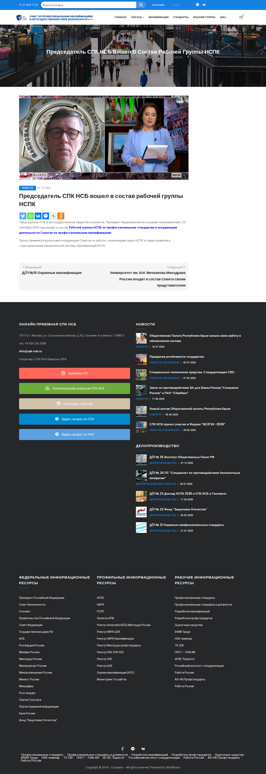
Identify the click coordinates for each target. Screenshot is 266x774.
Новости (27, 187)
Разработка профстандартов (193, 618)
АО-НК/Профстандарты (190, 679)
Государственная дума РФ (36, 631)
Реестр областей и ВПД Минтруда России (124, 625)
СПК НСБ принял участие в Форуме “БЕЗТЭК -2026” (187, 424)
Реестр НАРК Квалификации (115, 638)
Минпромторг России (33, 665)
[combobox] (176, 5)
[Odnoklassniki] (60, 216)
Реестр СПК (104, 659)
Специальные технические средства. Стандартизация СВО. (192, 372)
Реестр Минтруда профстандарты (119, 645)
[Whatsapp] (30, 216)
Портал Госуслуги (30, 699)
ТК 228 (179, 645)
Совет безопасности (32, 604)
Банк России (27, 713)
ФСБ (22, 638)
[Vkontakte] (38, 216)
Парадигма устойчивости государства (177, 357)
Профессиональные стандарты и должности (203, 604)
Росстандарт (27, 693)
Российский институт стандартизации (199, 665)
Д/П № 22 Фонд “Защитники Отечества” (178, 509)
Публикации (171, 362)
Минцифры (26, 686)
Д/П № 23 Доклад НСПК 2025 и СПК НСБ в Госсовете (188, 494)
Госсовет (25, 611)
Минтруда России (30, 659)
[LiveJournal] (53, 216)
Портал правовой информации (39, 706)
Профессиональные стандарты (195, 597)
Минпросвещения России (35, 672)
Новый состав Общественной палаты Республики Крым (190, 409)
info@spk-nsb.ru (31, 351)
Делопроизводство (163, 463)
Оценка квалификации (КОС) (115, 672)
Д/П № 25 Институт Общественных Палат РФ (182, 457)
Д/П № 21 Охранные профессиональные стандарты (187, 525)
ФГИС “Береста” (185, 659)
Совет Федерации (30, 625)
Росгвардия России (31, 645)
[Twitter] (22, 216)
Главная (120, 17)
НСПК (100, 597)
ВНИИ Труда (182, 631)
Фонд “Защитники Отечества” (38, 720)
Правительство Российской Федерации (44, 618)
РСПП (100, 611)
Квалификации (159, 17)
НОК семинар (183, 638)
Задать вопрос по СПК (77, 419)
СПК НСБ (136, 17)
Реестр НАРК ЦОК (108, 631)
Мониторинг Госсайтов (111, 679)
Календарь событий (77, 404)
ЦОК (222, 17)
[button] (242, 15)
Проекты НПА (105, 618)
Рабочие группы (204, 17)
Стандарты (180, 17)
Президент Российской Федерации (41, 597)
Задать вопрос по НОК (77, 434)
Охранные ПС (77, 373)
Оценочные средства (189, 625)
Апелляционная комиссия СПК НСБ (78, 388)
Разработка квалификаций (192, 611)
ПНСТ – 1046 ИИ (185, 652)
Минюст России (29, 679)
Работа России (184, 672)
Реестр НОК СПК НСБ (110, 652)
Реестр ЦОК (104, 665)
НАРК (100, 604)
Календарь (158, 4)
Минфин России (29, 652)
